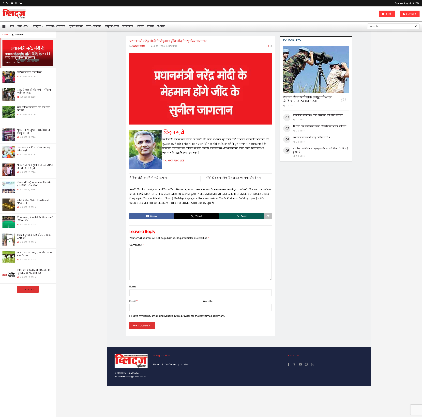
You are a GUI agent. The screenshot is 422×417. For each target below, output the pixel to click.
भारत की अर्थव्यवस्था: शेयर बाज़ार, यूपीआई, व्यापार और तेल (33, 271)
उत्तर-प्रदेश (23, 26)
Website (207, 301)
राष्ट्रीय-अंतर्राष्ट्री (55, 26)
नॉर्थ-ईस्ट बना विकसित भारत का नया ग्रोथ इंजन (233, 178)
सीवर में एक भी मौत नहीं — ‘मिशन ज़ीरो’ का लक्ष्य (34, 91)
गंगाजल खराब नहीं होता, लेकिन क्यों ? (311, 137)
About (156, 364)
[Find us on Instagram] (16, 3)
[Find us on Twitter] (7, 3)
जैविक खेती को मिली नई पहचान (148, 178)
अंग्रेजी (140, 26)
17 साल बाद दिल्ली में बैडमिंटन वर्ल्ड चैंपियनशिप (34, 219)
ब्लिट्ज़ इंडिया (139, 46)
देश (12, 26)
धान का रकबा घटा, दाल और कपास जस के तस (34, 254)
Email (133, 301)
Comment (136, 245)
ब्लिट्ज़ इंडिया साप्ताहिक (29, 72)
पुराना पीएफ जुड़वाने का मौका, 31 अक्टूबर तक (33, 131)
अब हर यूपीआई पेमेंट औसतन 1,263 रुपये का (34, 236)
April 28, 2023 (158, 46)
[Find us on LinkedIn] (21, 3)
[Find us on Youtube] (12, 3)
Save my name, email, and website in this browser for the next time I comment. (179, 316)
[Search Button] (417, 26)
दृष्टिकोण (172, 46)
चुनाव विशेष (76, 26)
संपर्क (388, 14)
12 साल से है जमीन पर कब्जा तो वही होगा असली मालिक (319, 126)
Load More (28, 289)
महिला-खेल (112, 26)
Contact (185, 364)
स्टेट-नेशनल (93, 26)
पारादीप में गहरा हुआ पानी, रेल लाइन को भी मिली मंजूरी (35, 166)
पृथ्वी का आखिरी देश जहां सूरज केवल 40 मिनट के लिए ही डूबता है (320, 150)
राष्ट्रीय (37, 26)
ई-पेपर (161, 26)
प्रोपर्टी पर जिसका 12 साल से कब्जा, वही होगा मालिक (318, 115)
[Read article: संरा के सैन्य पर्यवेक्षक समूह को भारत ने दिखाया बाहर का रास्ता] (316, 69)
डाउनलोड (410, 14)
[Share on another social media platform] (268, 216)
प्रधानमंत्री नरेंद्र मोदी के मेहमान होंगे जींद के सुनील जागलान (27, 56)
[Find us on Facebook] (3, 3)
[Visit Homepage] (14, 14)
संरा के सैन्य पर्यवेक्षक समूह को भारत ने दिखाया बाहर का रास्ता (307, 99)
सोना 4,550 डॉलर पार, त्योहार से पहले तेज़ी (33, 201)
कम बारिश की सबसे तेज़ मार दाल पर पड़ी (33, 109)
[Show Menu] (3, 26)
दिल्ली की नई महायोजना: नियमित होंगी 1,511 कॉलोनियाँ (34, 184)
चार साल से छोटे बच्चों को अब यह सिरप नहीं (33, 149)
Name (134, 286)
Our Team (170, 364)
